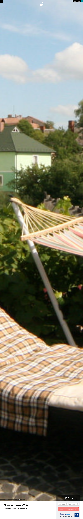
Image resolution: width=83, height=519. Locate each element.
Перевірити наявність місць (68, 509)
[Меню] (1, 1)
